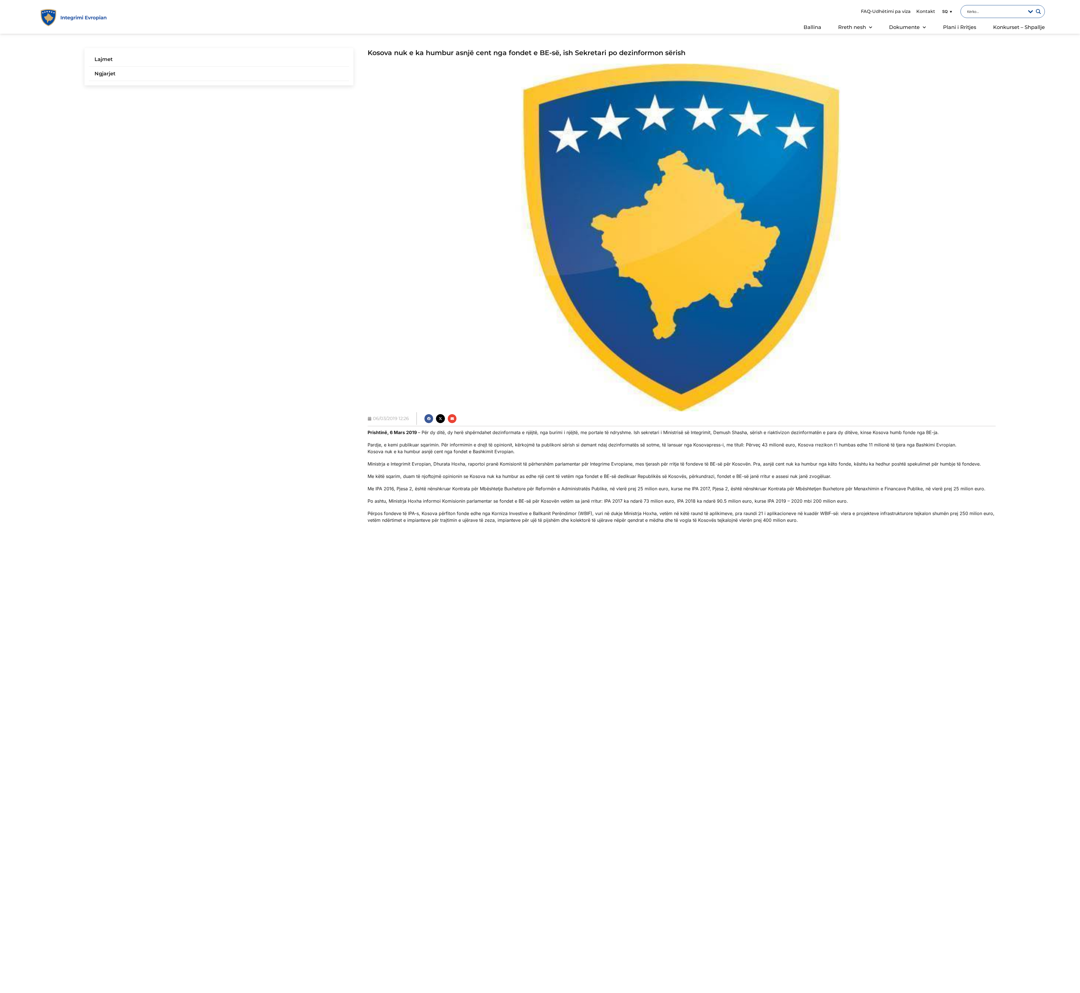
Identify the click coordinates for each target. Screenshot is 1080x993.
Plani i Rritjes (959, 27)
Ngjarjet (105, 74)
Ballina (812, 27)
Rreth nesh (852, 27)
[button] (946, 11)
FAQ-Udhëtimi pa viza (886, 11)
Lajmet (103, 59)
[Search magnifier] (1038, 11)
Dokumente (904, 27)
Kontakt (925, 11)
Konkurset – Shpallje (1019, 27)
